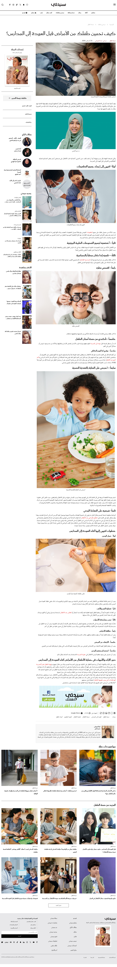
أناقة (86, 13)
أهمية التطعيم (68, 717)
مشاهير (93, 13)
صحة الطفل (113, 41)
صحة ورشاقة (71, 13)
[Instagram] (13, 4)
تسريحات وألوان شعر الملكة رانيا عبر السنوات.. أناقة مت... (12, 228)
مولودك (19, 238)
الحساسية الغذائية (85, 260)
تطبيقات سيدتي (52, 941)
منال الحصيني (17, 183)
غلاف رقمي (54, 946)
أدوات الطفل (59, 717)
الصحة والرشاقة (14, 922)
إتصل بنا (85, 957)
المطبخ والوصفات (14, 925)
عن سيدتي (54, 927)
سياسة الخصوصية (101, 957)
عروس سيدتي (73, 941)
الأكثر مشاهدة (25, 267)
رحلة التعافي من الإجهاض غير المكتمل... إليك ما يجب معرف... (12, 201)
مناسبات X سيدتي (52, 923)
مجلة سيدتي (53, 918)
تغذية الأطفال (77, 717)
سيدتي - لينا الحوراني (101, 41)
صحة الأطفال (86, 717)
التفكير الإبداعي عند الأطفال (89, 518)
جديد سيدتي (26, 193)
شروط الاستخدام (112, 957)
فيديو (23, 13)
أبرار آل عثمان (17, 151)
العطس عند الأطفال (66, 612)
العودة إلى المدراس (96, 717)
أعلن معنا (92, 957)
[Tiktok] (17, 4)
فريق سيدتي (53, 936)
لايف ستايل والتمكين (31, 922)
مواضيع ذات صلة (107, 747)
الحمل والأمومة (14, 928)
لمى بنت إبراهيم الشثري (15, 140)
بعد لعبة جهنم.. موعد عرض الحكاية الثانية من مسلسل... (13, 317)
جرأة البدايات (29, 122)
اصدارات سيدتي (72, 946)
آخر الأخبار (54, 950)
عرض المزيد (58, 905)
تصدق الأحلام (28, 114)
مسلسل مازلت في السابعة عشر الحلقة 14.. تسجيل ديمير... (13, 287)
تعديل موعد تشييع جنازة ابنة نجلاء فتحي (13, 332)
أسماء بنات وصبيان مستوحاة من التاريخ (13, 242)
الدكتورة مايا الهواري (16, 161)
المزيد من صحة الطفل (105, 805)
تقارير (75, 936)
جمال (79, 13)
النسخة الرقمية (17, 88)
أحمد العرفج (18, 174)
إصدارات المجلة (17, 49)
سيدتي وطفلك (60, 13)
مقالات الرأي (27, 134)
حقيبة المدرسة (81, 654)
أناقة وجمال (33, 928)
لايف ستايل (49, 13)
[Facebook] (10, 4)
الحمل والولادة (17, 198)
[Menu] (114, 4)
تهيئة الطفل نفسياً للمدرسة (43, 664)
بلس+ (41, 13)
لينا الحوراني (97, 727)
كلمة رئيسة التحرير (19, 98)
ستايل (75, 932)
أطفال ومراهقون (17, 252)
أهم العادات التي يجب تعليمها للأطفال (105, 680)
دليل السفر (73, 950)
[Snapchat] (23, 4)
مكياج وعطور (18, 211)
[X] (20, 4)
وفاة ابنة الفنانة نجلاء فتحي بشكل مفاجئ (13, 272)
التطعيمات (90, 232)
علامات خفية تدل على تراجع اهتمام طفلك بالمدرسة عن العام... (12, 256)
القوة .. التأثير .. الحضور (27, 106)
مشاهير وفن (33, 925)
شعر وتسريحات (17, 225)
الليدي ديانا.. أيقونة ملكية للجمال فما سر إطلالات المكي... (12, 215)
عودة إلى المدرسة (95, 343)
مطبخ (32, 13)
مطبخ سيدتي (73, 923)
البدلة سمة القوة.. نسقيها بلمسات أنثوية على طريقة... (13, 302)
